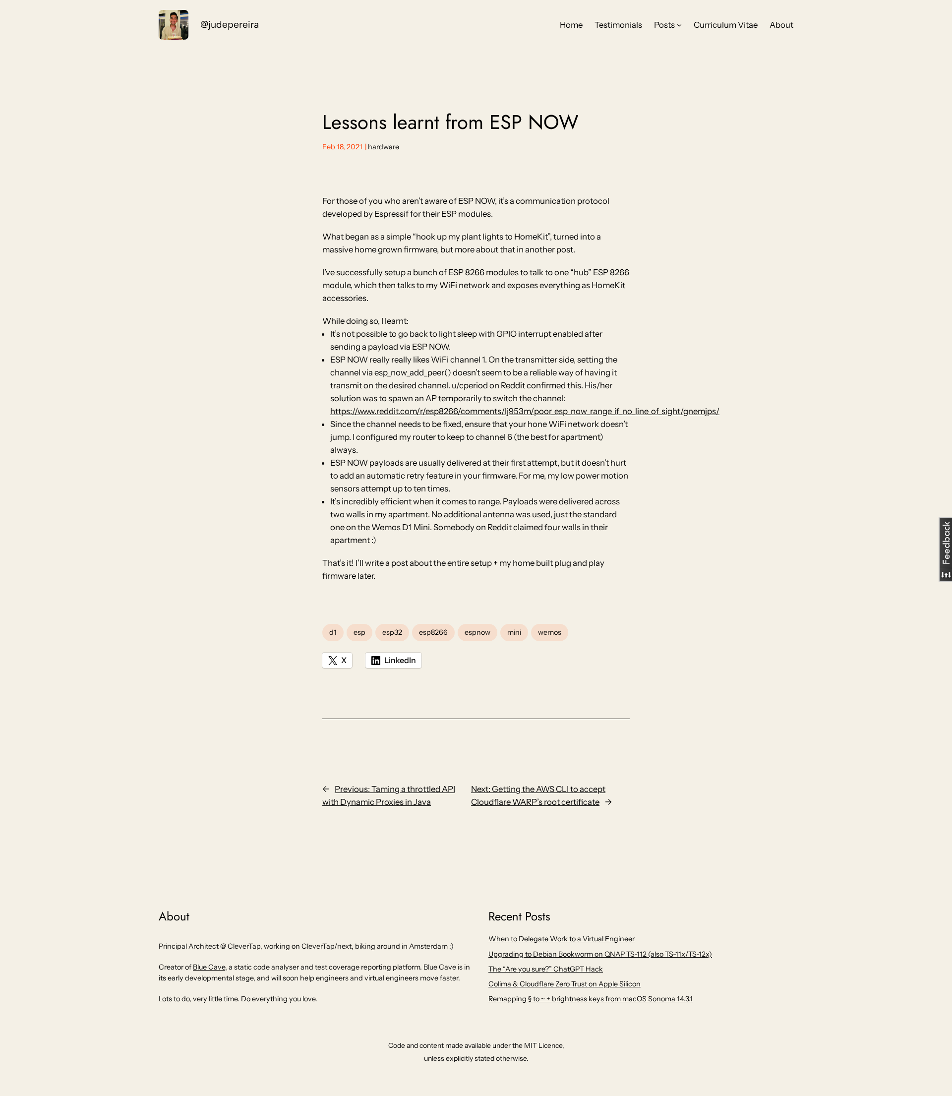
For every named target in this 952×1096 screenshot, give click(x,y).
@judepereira (229, 24)
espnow (477, 632)
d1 (333, 632)
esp (359, 632)
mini (514, 632)
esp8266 (433, 632)
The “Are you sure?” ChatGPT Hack (545, 969)
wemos (549, 632)
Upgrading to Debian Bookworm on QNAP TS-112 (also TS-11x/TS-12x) (600, 954)
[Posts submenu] (679, 24)
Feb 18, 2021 (342, 146)
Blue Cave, (210, 967)
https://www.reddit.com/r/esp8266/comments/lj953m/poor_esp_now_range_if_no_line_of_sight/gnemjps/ (524, 411)
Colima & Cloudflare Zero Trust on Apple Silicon (564, 983)
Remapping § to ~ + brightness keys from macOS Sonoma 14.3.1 (590, 998)
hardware (383, 146)
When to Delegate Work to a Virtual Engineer (561, 938)
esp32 (392, 632)
